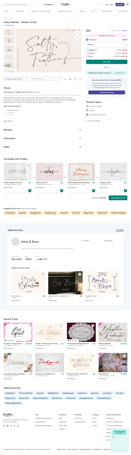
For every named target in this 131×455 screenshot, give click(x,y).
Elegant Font (10, 398)
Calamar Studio (73, 345)
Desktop (92, 40)
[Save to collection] (77, 43)
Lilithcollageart (104, 375)
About (94, 418)
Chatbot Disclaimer (85, 449)
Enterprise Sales (79, 422)
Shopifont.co (104, 345)
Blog (60, 418)
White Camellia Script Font (13, 183)
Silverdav (71, 375)
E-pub (91, 53)
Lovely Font (107, 393)
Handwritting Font (104, 398)
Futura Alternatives (114, 425)
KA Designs (8, 345)
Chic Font (119, 393)
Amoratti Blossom (91, 296)
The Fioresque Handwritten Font (78, 343)
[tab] (9, 32)
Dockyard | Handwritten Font (45, 374)
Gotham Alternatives (114, 422)
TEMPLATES (20, 11)
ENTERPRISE (123, 11)
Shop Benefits (40, 422)
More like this (8, 187)
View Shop (119, 230)
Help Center (63, 425)
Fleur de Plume (104, 374)
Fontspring (109, 418)
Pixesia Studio (41, 345)
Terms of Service (72, 449)
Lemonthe (40, 375)
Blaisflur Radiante (105, 343)
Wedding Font (53, 393)
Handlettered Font (86, 398)
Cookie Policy (97, 449)
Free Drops (78, 418)
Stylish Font (82, 393)
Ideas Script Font (41, 183)
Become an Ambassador (44, 425)
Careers (95, 425)
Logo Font (94, 393)
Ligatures (40, 393)
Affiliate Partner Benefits (44, 418)
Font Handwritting (25, 393)
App (90, 56)
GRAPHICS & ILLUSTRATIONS (41, 11)
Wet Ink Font (56, 398)
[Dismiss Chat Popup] (128, 429)
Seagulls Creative (11, 184)
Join (106, 4)
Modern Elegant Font (13, 403)
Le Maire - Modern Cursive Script (46, 343)
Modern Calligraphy (40, 398)
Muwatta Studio (42, 184)
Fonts (5, 18)
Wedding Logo (68, 393)
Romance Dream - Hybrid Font (77, 374)
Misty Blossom (16, 296)
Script (10, 18)
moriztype (105, 184)
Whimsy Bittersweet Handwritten (79, 183)
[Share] (77, 32)
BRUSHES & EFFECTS (65, 11)
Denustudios (9, 375)
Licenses (62, 429)
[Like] (77, 38)
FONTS (6, 11)
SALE (93, 11)
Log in (112, 4)
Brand (94, 422)
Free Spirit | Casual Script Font (14, 343)
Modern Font (24, 398)
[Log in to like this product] (28, 165)
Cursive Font (70, 398)
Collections (63, 422)
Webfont (92, 50)
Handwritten (10, 393)
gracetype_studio (75, 184)
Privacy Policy (61, 449)
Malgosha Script (105, 183)
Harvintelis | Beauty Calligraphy (14, 374)
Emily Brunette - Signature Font (58, 296)
